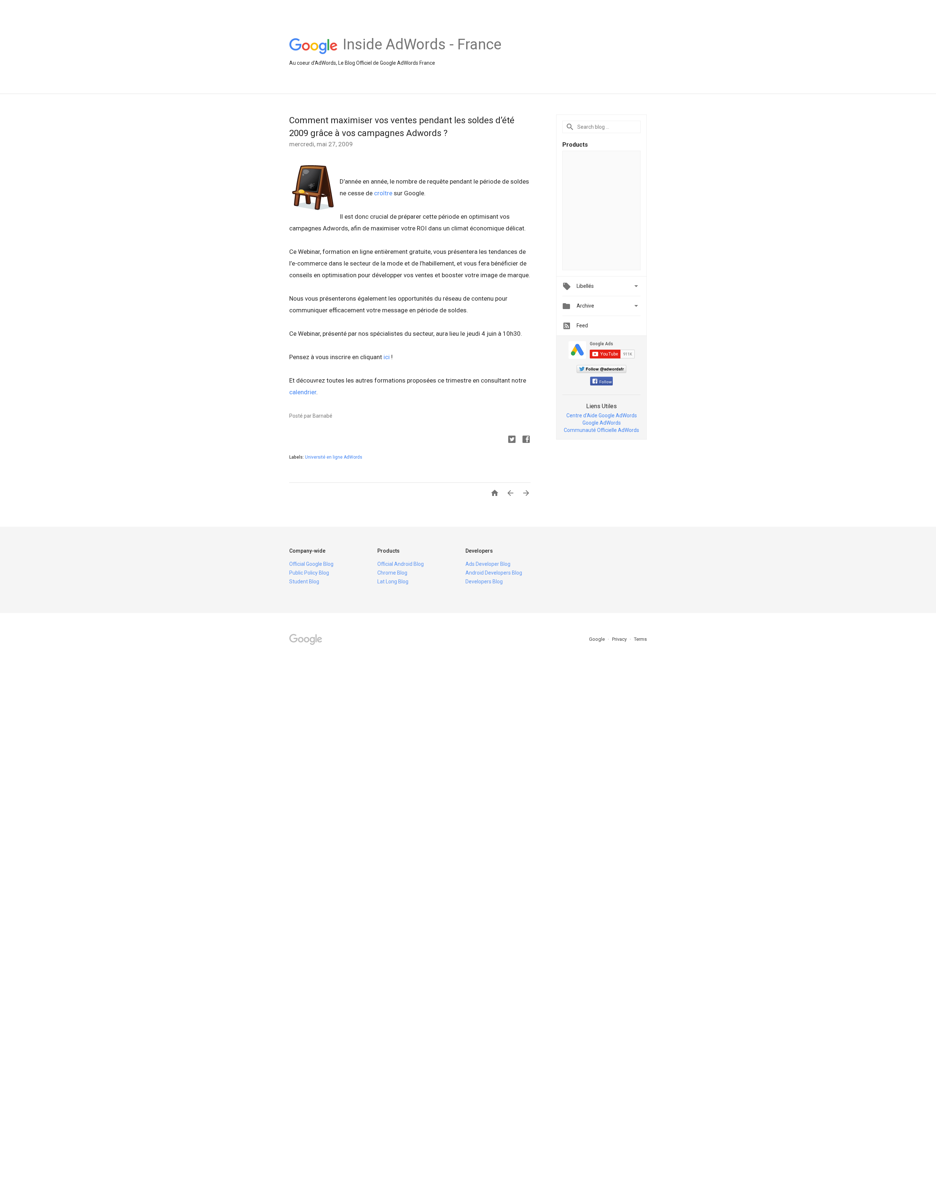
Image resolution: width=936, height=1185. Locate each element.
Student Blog (304, 581)
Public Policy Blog (309, 573)
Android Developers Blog (493, 573)
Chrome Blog (392, 573)
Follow (605, 382)
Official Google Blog (311, 564)
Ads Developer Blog (487, 564)
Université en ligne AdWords (333, 457)
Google (597, 639)
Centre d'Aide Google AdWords (601, 415)
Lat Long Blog (392, 581)
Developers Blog (484, 581)
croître (383, 193)
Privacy (620, 639)
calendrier (302, 392)
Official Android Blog (400, 564)
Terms (640, 639)
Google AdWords (601, 423)
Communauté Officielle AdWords (601, 430)
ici (387, 357)
